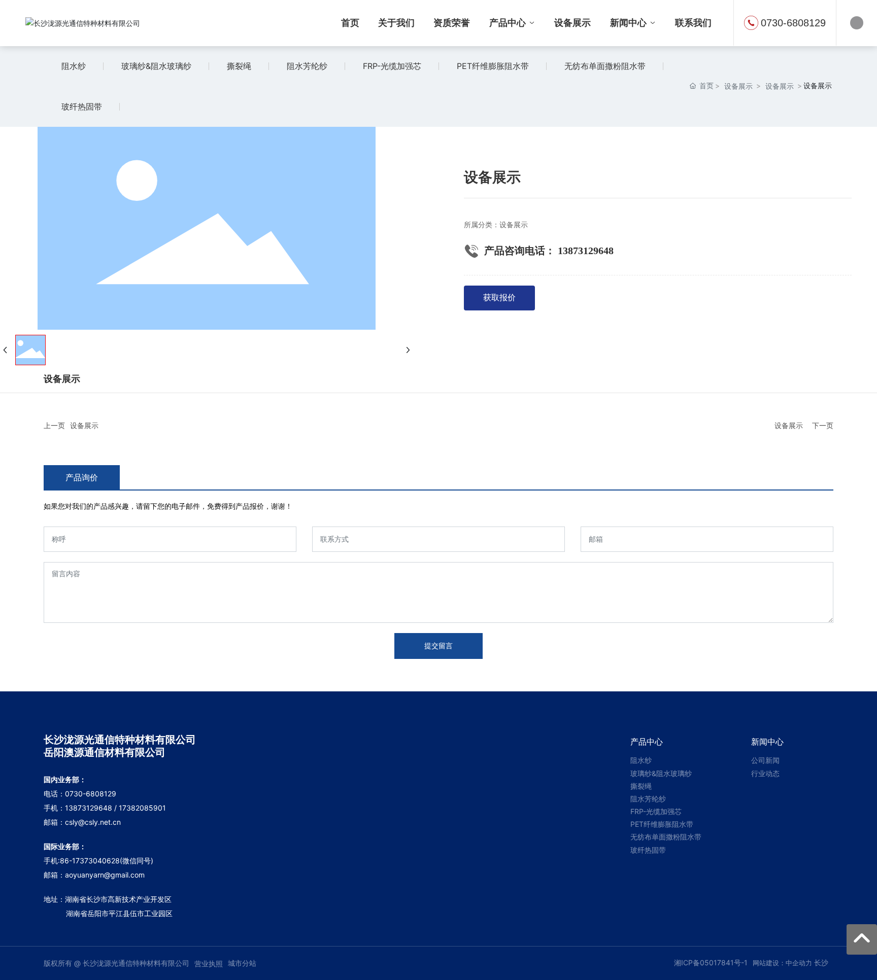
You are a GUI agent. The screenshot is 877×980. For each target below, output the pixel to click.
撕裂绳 (239, 66)
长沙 (821, 962)
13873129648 (88, 807)
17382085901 (142, 807)
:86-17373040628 (89, 860)
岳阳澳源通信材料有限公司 (104, 752)
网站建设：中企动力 (782, 963)
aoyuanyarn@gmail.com (105, 874)
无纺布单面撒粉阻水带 (605, 66)
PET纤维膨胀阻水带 (493, 66)
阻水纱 (73, 66)
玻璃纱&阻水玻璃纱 (156, 66)
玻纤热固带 (81, 106)
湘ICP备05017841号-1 (711, 962)
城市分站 (242, 963)
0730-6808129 (793, 22)
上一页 (54, 425)
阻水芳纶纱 (307, 66)
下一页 (822, 425)
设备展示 (738, 86)
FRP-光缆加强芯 (392, 66)
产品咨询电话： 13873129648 (549, 250)
